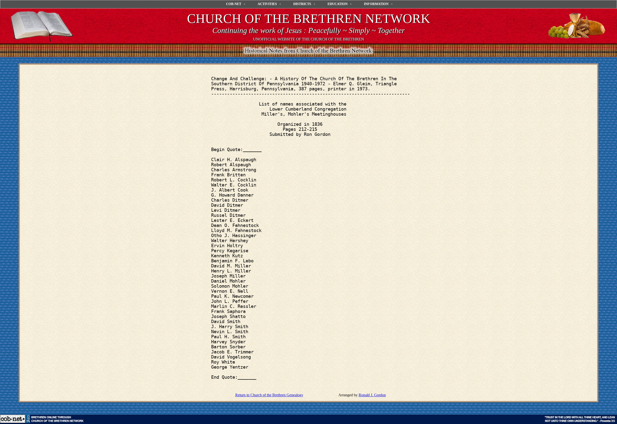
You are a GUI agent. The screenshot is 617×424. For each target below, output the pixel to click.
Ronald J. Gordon (372, 395)
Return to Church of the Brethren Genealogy (269, 395)
